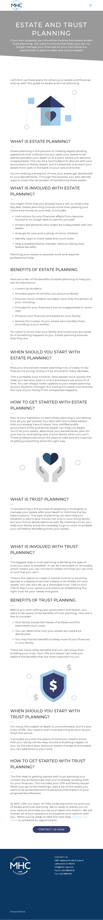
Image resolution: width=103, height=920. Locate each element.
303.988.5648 (68, 870)
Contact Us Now (51, 829)
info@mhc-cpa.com (64, 867)
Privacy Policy (17, 911)
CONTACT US (61, 857)
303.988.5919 (65, 874)
